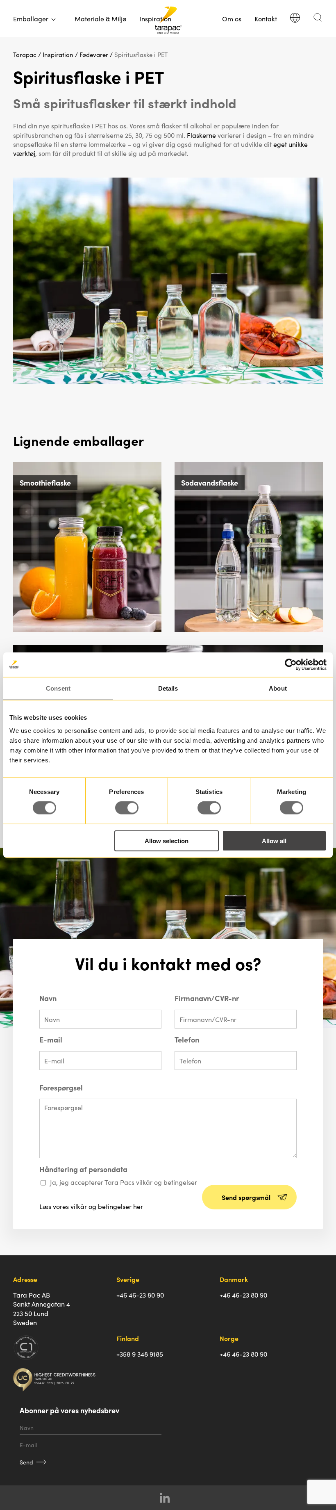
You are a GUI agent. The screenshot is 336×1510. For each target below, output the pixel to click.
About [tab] (278, 688)
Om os (231, 18)
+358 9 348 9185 (139, 1353)
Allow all (274, 840)
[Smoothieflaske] (87, 629)
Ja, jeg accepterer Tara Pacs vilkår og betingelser (123, 1181)
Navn (48, 998)
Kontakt (265, 18)
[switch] (126, 807)
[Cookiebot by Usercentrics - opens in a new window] (291, 665)
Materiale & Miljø (100, 18)
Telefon (187, 1039)
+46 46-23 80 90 (140, 1294)
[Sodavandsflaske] (249, 629)
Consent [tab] (58, 688)
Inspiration (155, 18)
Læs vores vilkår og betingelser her (91, 1206)
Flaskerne (201, 134)
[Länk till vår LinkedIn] (168, 1497)
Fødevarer (93, 54)
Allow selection (166, 840)
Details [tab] (168, 688)
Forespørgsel (61, 1087)
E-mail (50, 1039)
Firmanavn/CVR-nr (207, 998)
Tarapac (24, 54)
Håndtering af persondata (83, 1169)
